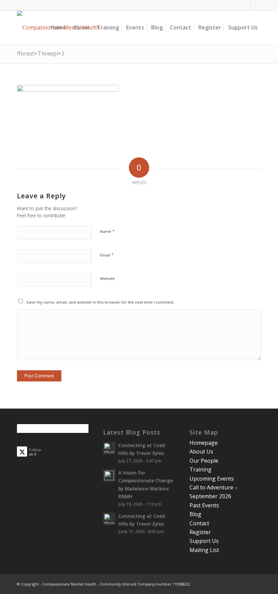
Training (201, 469)
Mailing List (204, 550)
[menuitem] (58, 27)
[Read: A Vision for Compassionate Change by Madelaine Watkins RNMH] (109, 475)
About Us (201, 451)
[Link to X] (256, 5)
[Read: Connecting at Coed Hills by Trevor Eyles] (109, 448)
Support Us (204, 541)
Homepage (204, 442)
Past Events (204, 505)
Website (107, 278)
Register (200, 532)
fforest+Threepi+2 (40, 53)
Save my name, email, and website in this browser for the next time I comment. (100, 302)
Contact (199, 523)
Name (107, 231)
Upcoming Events (212, 478)
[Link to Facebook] (246, 5)
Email (107, 255)
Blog (195, 514)
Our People (204, 460)
